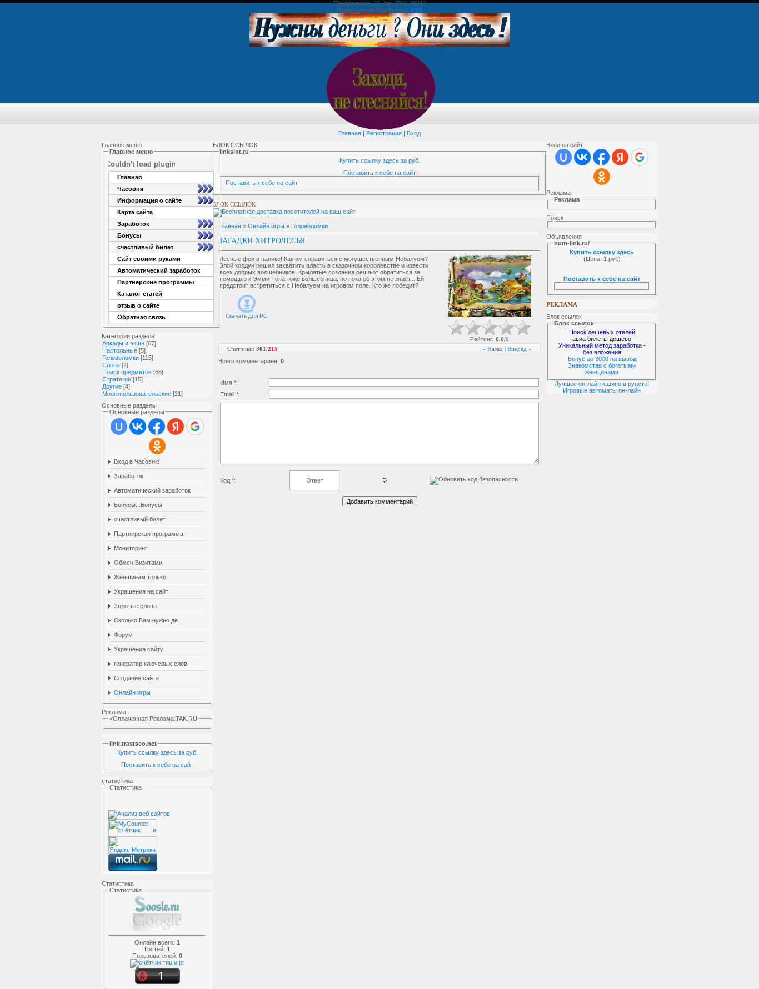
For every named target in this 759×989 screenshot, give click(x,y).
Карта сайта (135, 212)
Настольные (119, 350)
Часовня (130, 188)
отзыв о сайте (138, 305)
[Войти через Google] (195, 426)
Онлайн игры (266, 226)
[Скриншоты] (489, 286)
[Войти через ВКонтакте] (137, 426)
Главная (349, 133)
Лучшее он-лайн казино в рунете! (602, 383)
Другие (112, 386)
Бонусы (129, 235)
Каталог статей (139, 293)
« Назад (492, 348)
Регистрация (384, 133)
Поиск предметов (127, 372)
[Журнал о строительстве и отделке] (157, 911)
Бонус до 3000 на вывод (602, 358)
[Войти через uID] (119, 426)
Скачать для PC (246, 316)
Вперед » (519, 348)
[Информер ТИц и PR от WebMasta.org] (157, 962)
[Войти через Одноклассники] (157, 446)
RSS (416, 10)
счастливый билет (145, 247)
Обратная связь (141, 317)
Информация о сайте (149, 200)
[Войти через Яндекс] (175, 426)
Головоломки (120, 357)
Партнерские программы (155, 282)
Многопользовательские (136, 393)
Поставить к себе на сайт (157, 764)
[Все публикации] (157, 929)
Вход (414, 133)
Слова (111, 365)
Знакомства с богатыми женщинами (602, 368)
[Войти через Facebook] (156, 426)
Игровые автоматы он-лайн (602, 390)
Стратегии (116, 379)
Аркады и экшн (123, 343)
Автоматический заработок (159, 270)
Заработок (133, 223)
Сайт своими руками (149, 258)
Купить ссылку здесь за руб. (157, 752)
